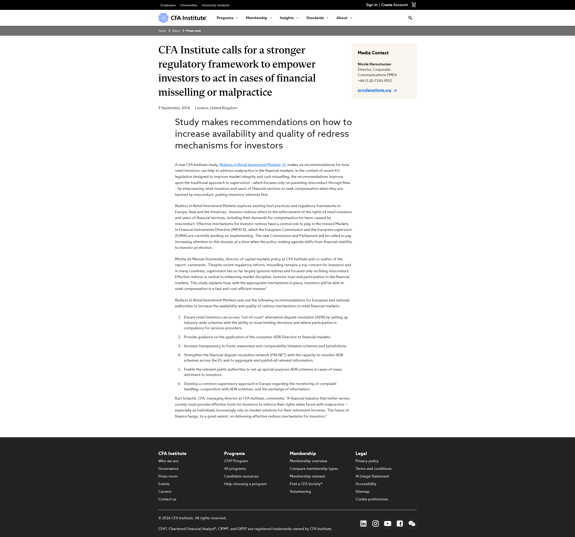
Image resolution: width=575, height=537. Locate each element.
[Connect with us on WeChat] (412, 523)
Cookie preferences (372, 499)
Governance (168, 468)
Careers (164, 491)
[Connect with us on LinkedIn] (363, 523)
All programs (235, 468)
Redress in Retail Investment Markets (250, 164)
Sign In (372, 5)
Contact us (167, 499)
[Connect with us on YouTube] (387, 523)
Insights (287, 17)
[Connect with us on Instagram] (375, 523)
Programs (225, 17)
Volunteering (300, 491)
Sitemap (362, 491)
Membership (256, 17)
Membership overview (308, 461)
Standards (315, 17)
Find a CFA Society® (306, 484)
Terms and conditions (373, 468)
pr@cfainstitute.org (374, 90)
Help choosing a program (245, 484)
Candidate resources (241, 476)
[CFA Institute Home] (183, 18)
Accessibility (366, 484)
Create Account (394, 5)
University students (216, 5)
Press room (193, 30)
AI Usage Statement (372, 476)
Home (162, 30)
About (341, 17)
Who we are (168, 461)
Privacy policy (367, 461)
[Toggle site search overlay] (410, 18)
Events (164, 484)
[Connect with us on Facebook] (400, 523)
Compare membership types (314, 468)
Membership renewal (307, 476)
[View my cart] (414, 5)
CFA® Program (236, 461)
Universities (188, 5)
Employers (168, 5)
